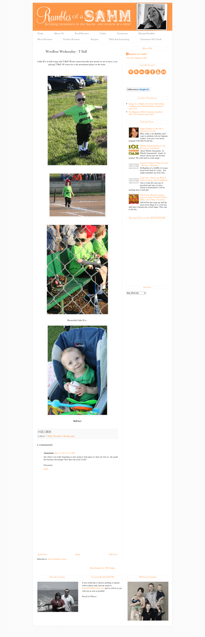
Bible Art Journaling (119, 39)
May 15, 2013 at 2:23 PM (65, 453)
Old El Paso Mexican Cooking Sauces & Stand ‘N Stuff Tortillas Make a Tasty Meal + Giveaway (153, 197)
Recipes (94, 39)
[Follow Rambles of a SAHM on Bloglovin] (138, 90)
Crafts (103, 33)
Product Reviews (71, 39)
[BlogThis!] (42, 431)
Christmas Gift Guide (151, 39)
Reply (46, 468)
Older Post (113, 554)
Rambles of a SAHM (137, 54)
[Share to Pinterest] (50, 431)
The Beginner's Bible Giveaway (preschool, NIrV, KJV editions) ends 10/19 (146, 113)
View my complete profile (136, 58)
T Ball (49, 436)
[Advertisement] (77, 531)
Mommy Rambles (147, 33)
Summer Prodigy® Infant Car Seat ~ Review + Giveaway (154, 164)
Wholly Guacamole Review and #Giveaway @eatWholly (152, 146)
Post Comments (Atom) (57, 559)
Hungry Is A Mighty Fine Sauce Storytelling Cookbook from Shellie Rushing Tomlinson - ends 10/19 (146, 106)
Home (40, 33)
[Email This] (39, 431)
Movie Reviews (45, 39)
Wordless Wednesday (64, 436)
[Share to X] (44, 431)
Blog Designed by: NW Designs (102, 568)
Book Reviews (82, 33)
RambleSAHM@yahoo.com (93, 588)
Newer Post (42, 554)
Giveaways (122, 33)
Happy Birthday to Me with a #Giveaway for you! (151, 129)
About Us (59, 33)
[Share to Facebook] (47, 431)
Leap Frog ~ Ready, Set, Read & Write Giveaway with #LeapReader (154, 178)
